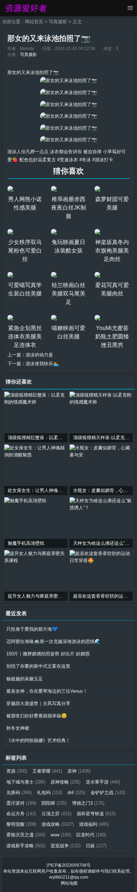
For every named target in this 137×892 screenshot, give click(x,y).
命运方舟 (21, 813)
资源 (16, 771)
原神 (79, 771)
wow (61, 834)
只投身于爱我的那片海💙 (32, 629)
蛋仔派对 (21, 803)
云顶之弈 (56, 813)
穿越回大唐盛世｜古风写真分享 (38, 703)
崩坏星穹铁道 (96, 813)
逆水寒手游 (103, 782)
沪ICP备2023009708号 (68, 865)
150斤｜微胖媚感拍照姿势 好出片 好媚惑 (48, 653)
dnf (76, 792)
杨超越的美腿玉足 (24, 678)
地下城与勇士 (25, 782)
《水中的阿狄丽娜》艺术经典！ (38, 740)
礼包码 (49, 792)
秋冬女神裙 (17, 728)
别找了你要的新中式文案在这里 (38, 666)
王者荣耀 (47, 771)
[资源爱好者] (25, 8)
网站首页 (34, 21)
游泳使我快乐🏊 (42, 363)
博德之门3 (88, 803)
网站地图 (69, 883)
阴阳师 (54, 803)
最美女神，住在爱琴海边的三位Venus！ (46, 691)
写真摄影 (58, 21)
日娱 (96, 845)
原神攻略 (65, 782)
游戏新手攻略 (25, 845)
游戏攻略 (57, 824)
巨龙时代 (91, 834)
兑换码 (19, 792)
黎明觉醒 (21, 824)
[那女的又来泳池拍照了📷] (68, 80)
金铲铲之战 (108, 792)
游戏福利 (94, 824)
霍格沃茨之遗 (25, 834)
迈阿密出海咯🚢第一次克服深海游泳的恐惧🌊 (53, 641)
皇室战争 (65, 845)
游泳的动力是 (39, 354)
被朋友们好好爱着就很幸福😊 (36, 715)
